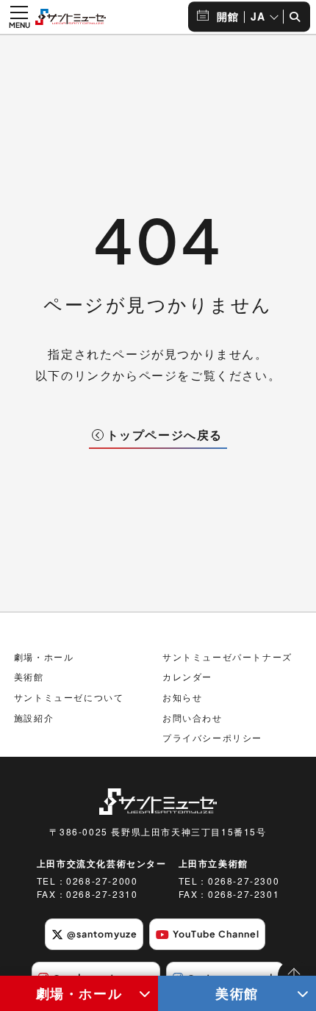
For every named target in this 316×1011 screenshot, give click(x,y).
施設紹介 (34, 717)
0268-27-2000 (101, 880)
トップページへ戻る (165, 434)
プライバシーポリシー (212, 737)
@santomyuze (102, 934)
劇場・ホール (79, 993)
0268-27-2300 (243, 880)
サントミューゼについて (69, 697)
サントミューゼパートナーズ (227, 656)
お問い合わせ (192, 717)
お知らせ (182, 697)
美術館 (237, 993)
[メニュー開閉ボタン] (19, 17)
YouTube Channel (216, 934)
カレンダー (187, 676)
